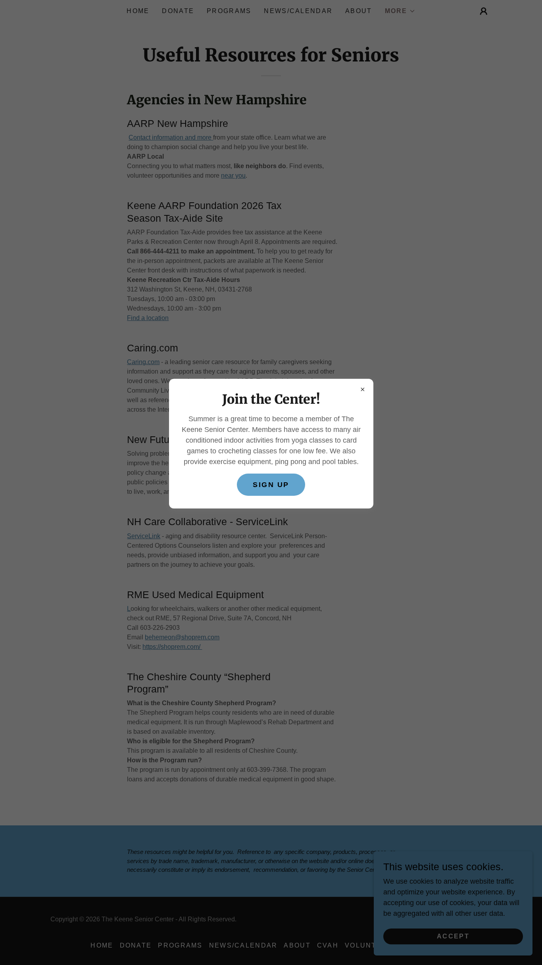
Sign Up (271, 485)
